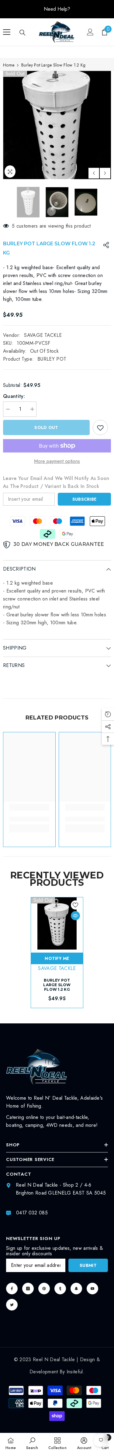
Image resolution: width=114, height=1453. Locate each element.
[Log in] (90, 32)
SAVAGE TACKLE (43, 335)
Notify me (57, 958)
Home (8, 65)
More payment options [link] (57, 461)
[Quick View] (75, 915)
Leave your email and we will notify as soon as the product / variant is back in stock (56, 482)
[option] (57, 9)
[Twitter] (12, 1305)
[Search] (22, 32)
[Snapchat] (76, 1288)
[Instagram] (28, 1288)
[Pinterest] (44, 1288)
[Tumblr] (60, 1288)
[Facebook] (12, 1288)
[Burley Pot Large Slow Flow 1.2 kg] (57, 923)
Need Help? (57, 9)
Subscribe (84, 499)
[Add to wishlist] (100, 427)
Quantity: (14, 396)
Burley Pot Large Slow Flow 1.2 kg (57, 985)
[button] (93, 173)
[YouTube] (92, 1288)
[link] (29, 819)
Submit (88, 1265)
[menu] (6, 32)
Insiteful (75, 1371)
